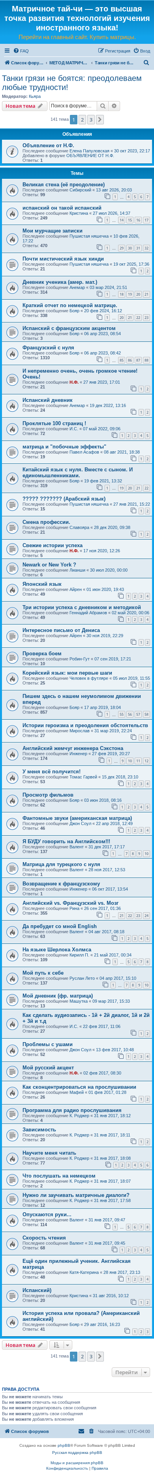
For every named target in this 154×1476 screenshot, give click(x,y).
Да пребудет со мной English (60, 926)
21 (146, 294)
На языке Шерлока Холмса (57, 950)
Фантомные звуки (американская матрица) (77, 818)
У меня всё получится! (52, 772)
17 (146, 220)
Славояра (79, 527)
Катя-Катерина (84, 1272)
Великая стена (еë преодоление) (64, 185)
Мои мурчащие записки (53, 231)
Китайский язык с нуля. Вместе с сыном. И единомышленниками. (78, 472)
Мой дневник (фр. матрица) (58, 996)
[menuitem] (21, 51)
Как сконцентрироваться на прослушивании (79, 1087)
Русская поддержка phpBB (77, 1452)
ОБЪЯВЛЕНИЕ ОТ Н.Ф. (90, 155)
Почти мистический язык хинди (63, 259)
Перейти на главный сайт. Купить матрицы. (77, 36)
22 (138, 317)
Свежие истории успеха (53, 545)
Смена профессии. (46, 522)
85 (122, 360)
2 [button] (82, 119)
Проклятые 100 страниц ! (54, 423)
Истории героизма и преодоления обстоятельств (85, 725)
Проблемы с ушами (48, 1044)
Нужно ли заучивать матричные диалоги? (76, 1195)
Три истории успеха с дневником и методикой (82, 607)
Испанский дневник (48, 400)
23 (146, 317)
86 (130, 360)
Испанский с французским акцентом (69, 328)
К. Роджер (79, 1115)
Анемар (77, 287)
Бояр (74, 310)
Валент (76, 846)
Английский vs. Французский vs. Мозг (70, 903)
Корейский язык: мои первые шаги (67, 673)
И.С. (73, 428)
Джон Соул (80, 823)
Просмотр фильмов (48, 795)
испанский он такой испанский (62, 208)
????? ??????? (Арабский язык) (64, 499)
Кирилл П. (79, 955)
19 (130, 294)
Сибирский (80, 190)
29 (122, 248)
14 (122, 220)
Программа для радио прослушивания (72, 1110)
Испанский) (37, 1290)
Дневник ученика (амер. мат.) (60, 282)
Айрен (75, 589)
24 (146, 915)
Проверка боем (42, 653)
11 (138, 760)
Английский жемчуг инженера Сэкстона (73, 748)
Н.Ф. (74, 382)
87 (138, 360)
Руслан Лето (82, 978)
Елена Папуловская (89, 150)
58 (146, 714)
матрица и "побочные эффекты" (64, 447)
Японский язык (42, 584)
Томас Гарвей (83, 777)
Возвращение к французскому (61, 884)
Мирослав (79, 730)
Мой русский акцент (48, 1068)
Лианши (77, 570)
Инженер (78, 753)
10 (130, 760)
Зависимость (39, 1130)
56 (130, 714)
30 (130, 248)
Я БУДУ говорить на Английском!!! (66, 841)
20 (138, 294)
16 (138, 220)
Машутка (78, 1001)
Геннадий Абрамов (88, 612)
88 (146, 360)
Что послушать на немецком (59, 1176)
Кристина (78, 213)
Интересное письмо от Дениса (61, 630)
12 (146, 760)
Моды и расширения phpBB (77, 1463)
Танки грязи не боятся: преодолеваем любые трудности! (72, 83)
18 (122, 294)
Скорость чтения (44, 1238)
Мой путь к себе (43, 973)
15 (130, 220)
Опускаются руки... (47, 1214)
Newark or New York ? (49, 565)
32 (146, 248)
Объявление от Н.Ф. (48, 145)
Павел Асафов (84, 452)
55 (122, 714)
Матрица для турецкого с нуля (61, 864)
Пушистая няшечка (89, 236)
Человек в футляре (88, 678)
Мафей (76, 1092)
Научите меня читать (49, 1153)
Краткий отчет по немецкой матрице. (70, 305)
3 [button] (91, 119)
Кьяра (35, 96)
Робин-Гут (79, 658)
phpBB (64, 1445)
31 (138, 248)
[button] (100, 119)
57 (138, 714)
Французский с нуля (48, 348)
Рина (74, 908)
